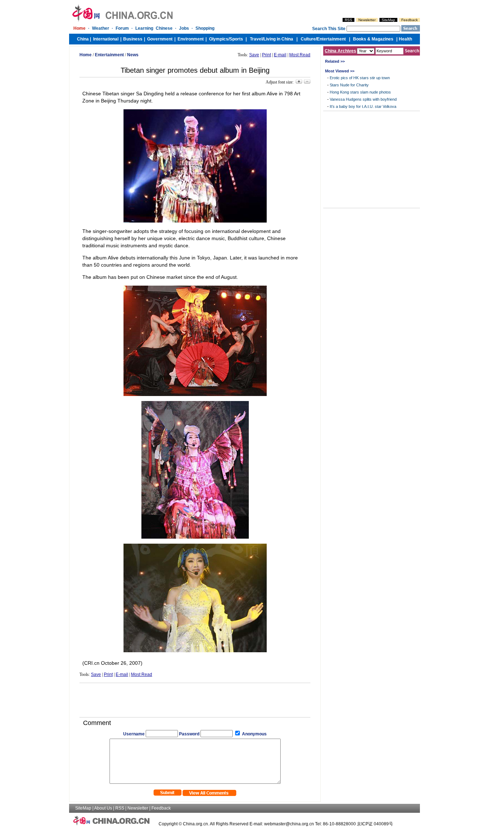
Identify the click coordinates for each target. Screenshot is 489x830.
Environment (191, 39)
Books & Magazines (373, 39)
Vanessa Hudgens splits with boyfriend (363, 99)
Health (405, 39)
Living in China (278, 39)
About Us (103, 808)
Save (254, 54)
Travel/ (256, 39)
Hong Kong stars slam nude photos (360, 92)
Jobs (184, 28)
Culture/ (309, 39)
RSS (348, 20)
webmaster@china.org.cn (289, 823)
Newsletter (367, 20)
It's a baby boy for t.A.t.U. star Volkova (363, 106)
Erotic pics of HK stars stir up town (360, 78)
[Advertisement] (195, 697)
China (83, 39)
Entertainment (331, 39)
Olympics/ (219, 39)
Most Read (299, 54)
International (105, 39)
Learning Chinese (154, 28)
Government (160, 39)
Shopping (204, 28)
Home (79, 28)
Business (132, 39)
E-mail (280, 54)
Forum (122, 28)
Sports (236, 39)
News (133, 54)
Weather (100, 28)
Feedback (409, 20)
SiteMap (388, 20)
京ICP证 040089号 (375, 823)
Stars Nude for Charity (349, 85)
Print (266, 54)
